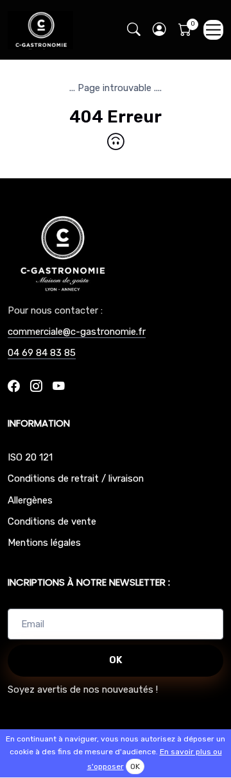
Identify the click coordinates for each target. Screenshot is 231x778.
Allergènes (30, 500)
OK (116, 660)
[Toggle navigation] (213, 30)
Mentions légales (44, 542)
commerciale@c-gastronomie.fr (77, 331)
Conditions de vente (52, 521)
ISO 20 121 (30, 457)
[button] (159, 29)
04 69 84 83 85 (42, 353)
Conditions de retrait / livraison (76, 478)
